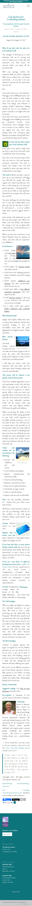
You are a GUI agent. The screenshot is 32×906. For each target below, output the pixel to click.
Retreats (19, 29)
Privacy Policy (16, 892)
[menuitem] (28, 6)
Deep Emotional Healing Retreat (18, 748)
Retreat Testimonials (9, 685)
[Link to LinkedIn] (26, 904)
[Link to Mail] (24, 904)
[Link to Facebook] (22, 904)
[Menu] (28, 6)
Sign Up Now (7, 834)
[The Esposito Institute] (13, 6)
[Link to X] (28, 904)
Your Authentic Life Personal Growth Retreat (16, 25)
